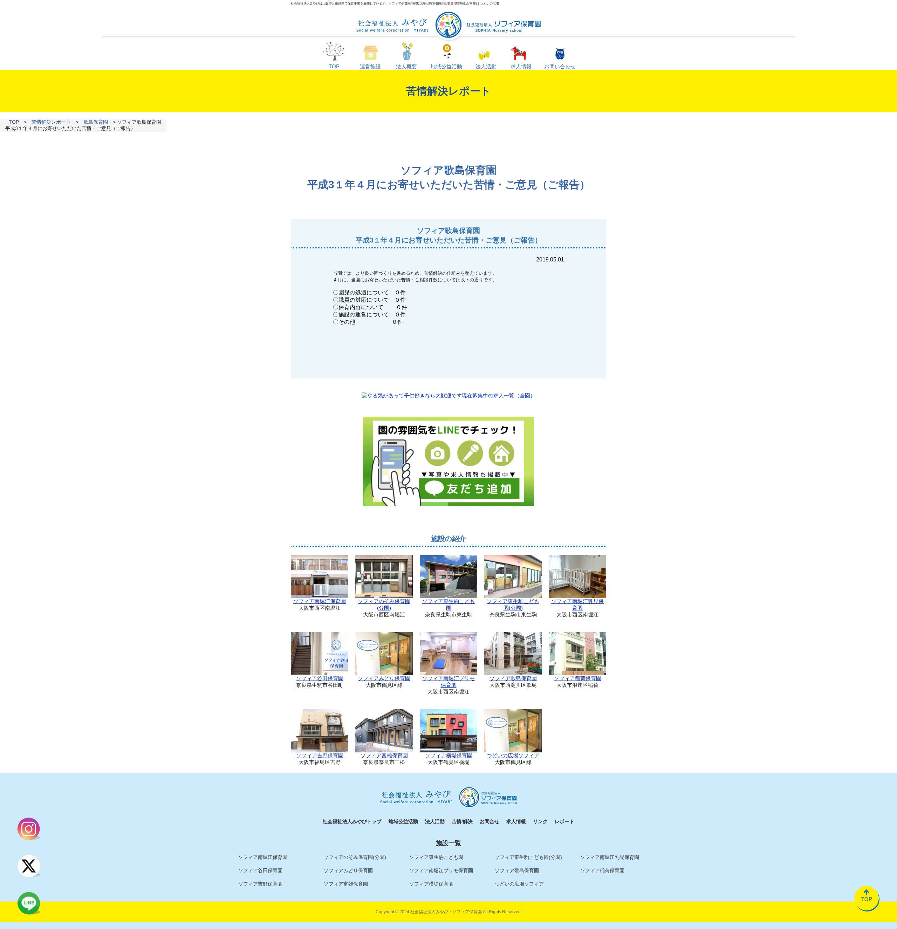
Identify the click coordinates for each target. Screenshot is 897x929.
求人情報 (516, 821)
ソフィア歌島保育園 (513, 678)
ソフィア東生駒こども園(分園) (513, 604)
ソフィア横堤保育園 (448, 755)
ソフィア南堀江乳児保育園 (577, 604)
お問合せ (489, 821)
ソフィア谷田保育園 (319, 678)
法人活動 (435, 821)
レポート (564, 821)
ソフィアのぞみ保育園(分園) (384, 604)
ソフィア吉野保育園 (319, 755)
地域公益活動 (403, 821)
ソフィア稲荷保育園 (577, 678)
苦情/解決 (462, 821)
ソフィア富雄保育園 (384, 755)
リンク (540, 821)
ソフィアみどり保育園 (384, 678)
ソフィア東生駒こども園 (448, 604)
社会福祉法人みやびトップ (352, 821)
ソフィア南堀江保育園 (319, 601)
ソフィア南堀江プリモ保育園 (448, 681)
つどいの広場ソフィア (513, 755)
